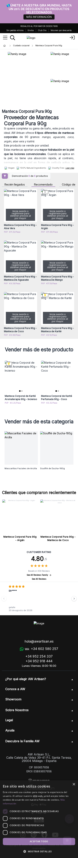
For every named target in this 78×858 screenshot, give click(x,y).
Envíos (31, 30)
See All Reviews (39, 579)
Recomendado (43, 184)
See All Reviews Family (37, 575)
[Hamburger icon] (5, 37)
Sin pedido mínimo (14, 30)
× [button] (73, 784)
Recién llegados (15, 184)
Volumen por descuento (61, 30)
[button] (39, 851)
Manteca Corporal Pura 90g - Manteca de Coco (58, 538)
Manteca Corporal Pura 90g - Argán (20, 538)
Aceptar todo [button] (39, 841)
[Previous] (4, 598)
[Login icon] (72, 37)
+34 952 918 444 (39, 661)
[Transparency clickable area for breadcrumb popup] (24, 46)
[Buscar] (12, 37)
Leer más (70, 168)
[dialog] (39, 819)
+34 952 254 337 (39, 656)
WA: (41, 649)
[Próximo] (74, 598)
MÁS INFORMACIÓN (39, 16)
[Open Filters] (5, 176)
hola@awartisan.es (39, 641)
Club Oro (42, 30)
